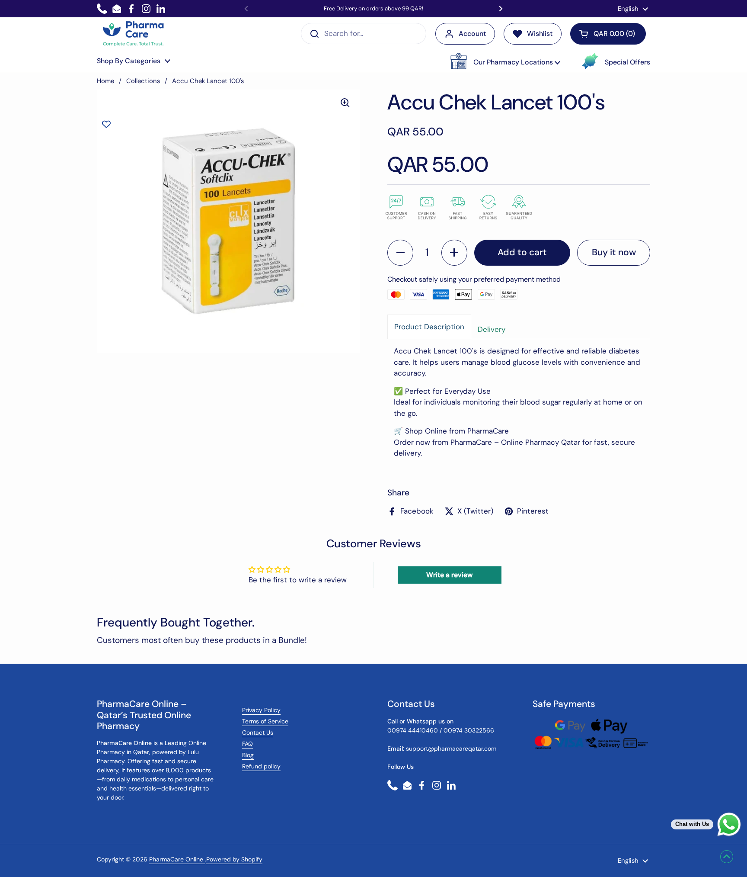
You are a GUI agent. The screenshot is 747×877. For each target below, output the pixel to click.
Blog (248, 755)
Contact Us (257, 732)
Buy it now (614, 252)
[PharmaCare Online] (134, 34)
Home (105, 81)
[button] (505, 61)
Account (472, 33)
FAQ (247, 744)
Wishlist (539, 33)
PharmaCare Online (177, 859)
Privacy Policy (261, 710)
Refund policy (261, 766)
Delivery (491, 329)
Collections (143, 81)
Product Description (429, 326)
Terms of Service (265, 721)
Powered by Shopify (234, 859)
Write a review (449, 574)
